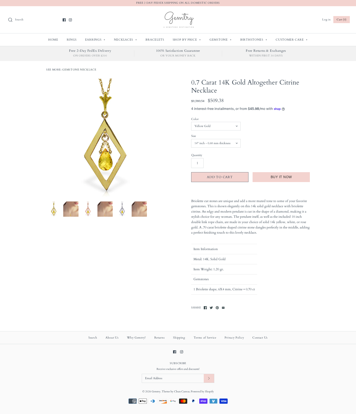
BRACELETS (154, 40)
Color (195, 119)
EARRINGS (95, 40)
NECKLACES (125, 40)
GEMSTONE (221, 40)
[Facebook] (64, 19)
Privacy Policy (234, 338)
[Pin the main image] (217, 307)
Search (92, 338)
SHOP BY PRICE (187, 40)
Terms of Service (205, 338)
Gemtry (156, 391)
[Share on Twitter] (211, 307)
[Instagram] (70, 19)
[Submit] (209, 378)
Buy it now (281, 177)
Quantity (196, 155)
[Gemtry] (178, 13)
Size (193, 136)
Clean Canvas (182, 391)
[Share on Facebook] (205, 307)
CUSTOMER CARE (292, 40)
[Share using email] (223, 307)
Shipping (179, 338)
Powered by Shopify (202, 391)
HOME (53, 40)
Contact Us (260, 338)
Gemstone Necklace (79, 70)
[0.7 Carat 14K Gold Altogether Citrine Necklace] (105, 138)
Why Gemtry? (136, 338)
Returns (159, 338)
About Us (112, 338)
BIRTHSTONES (253, 40)
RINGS (72, 40)
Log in (326, 19)
